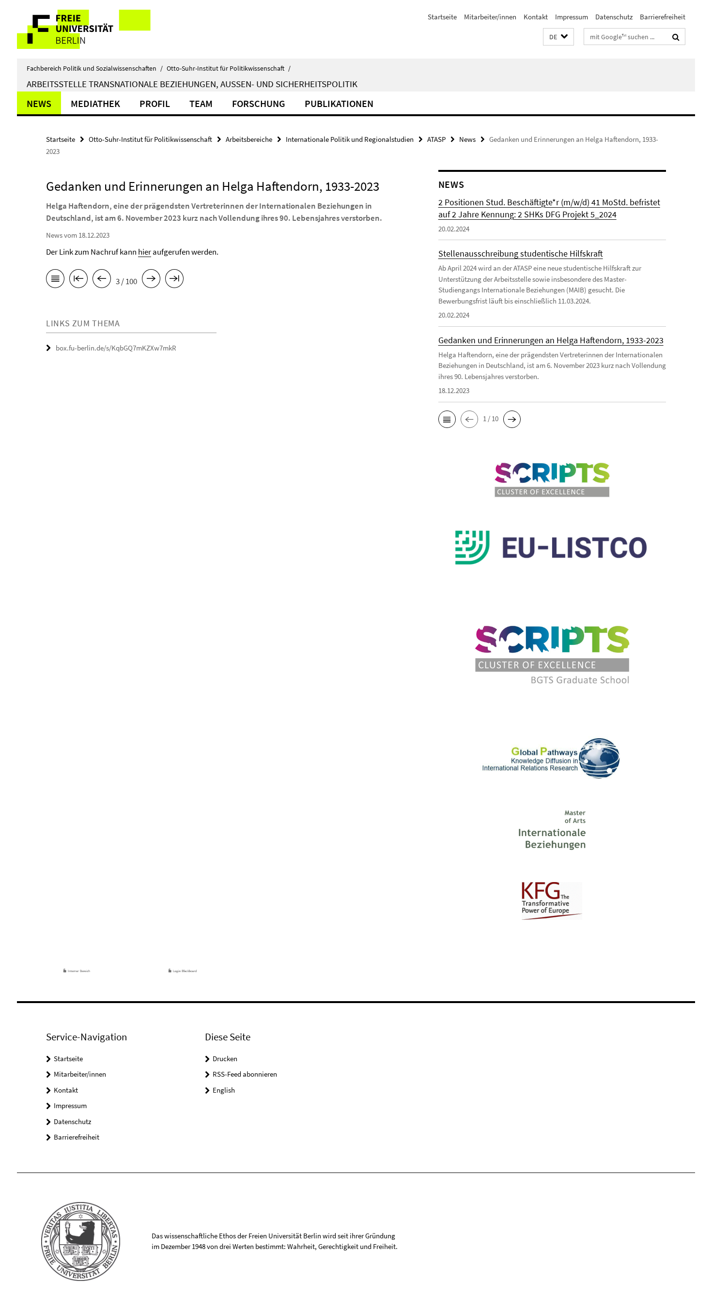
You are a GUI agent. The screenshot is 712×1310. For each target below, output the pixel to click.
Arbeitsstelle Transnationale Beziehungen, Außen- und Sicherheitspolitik (192, 84)
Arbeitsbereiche (249, 139)
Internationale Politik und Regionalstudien (350, 139)
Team (201, 103)
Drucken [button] (225, 1058)
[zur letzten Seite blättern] (174, 280)
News (39, 103)
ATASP (436, 139)
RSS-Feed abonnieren (245, 1074)
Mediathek (95, 103)
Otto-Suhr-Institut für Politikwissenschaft (229, 68)
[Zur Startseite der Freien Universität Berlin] (98, 29)
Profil (154, 103)
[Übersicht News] (55, 280)
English (224, 1090)
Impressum (571, 16)
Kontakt (536, 16)
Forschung (258, 103)
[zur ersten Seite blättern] (78, 280)
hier (144, 251)
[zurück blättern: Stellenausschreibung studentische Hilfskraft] (102, 280)
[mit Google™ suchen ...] (676, 37)
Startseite (442, 16)
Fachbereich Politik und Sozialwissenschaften (95, 68)
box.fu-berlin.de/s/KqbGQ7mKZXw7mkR (116, 347)
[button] (558, 37)
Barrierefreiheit (662, 16)
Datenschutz (614, 16)
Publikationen (339, 103)
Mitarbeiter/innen (490, 16)
